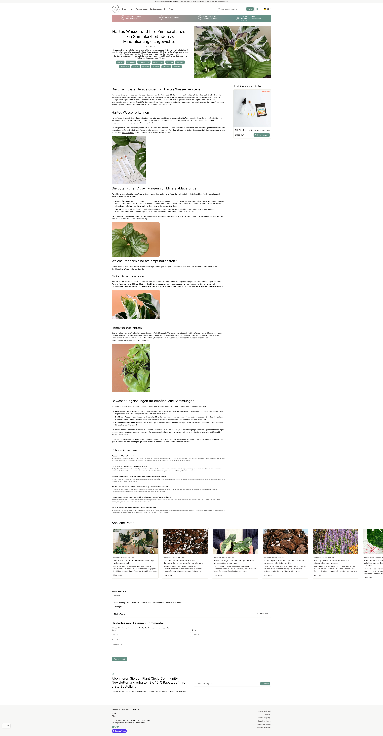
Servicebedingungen (264, 718)
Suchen (250, 9)
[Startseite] (116, 9)
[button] (267, 9)
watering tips (176, 66)
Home (132, 9)
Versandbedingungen (264, 727)
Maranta (166, 282)
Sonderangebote (156, 9)
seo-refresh (156, 66)
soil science (166, 66)
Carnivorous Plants (144, 62)
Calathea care (131, 62)
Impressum (267, 714)
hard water (170, 62)
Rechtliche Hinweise (264, 721)
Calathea (155, 282)
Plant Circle (114, 714)
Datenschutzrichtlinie (264, 711)
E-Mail (194, 630)
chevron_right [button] (270, 523)
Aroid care (120, 62)
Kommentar (116, 640)
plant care (135, 66)
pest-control (180, 62)
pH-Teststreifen (128, 132)
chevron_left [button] (266, 523)
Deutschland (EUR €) (130, 709)
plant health (145, 66)
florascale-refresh (158, 62)
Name (114, 630)
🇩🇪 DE (267, 9)
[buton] (116, 709)
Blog (165, 9)
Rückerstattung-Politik (264, 724)
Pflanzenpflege (124, 66)
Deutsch (116, 709)
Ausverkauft (266, 91)
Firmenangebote (142, 9)
